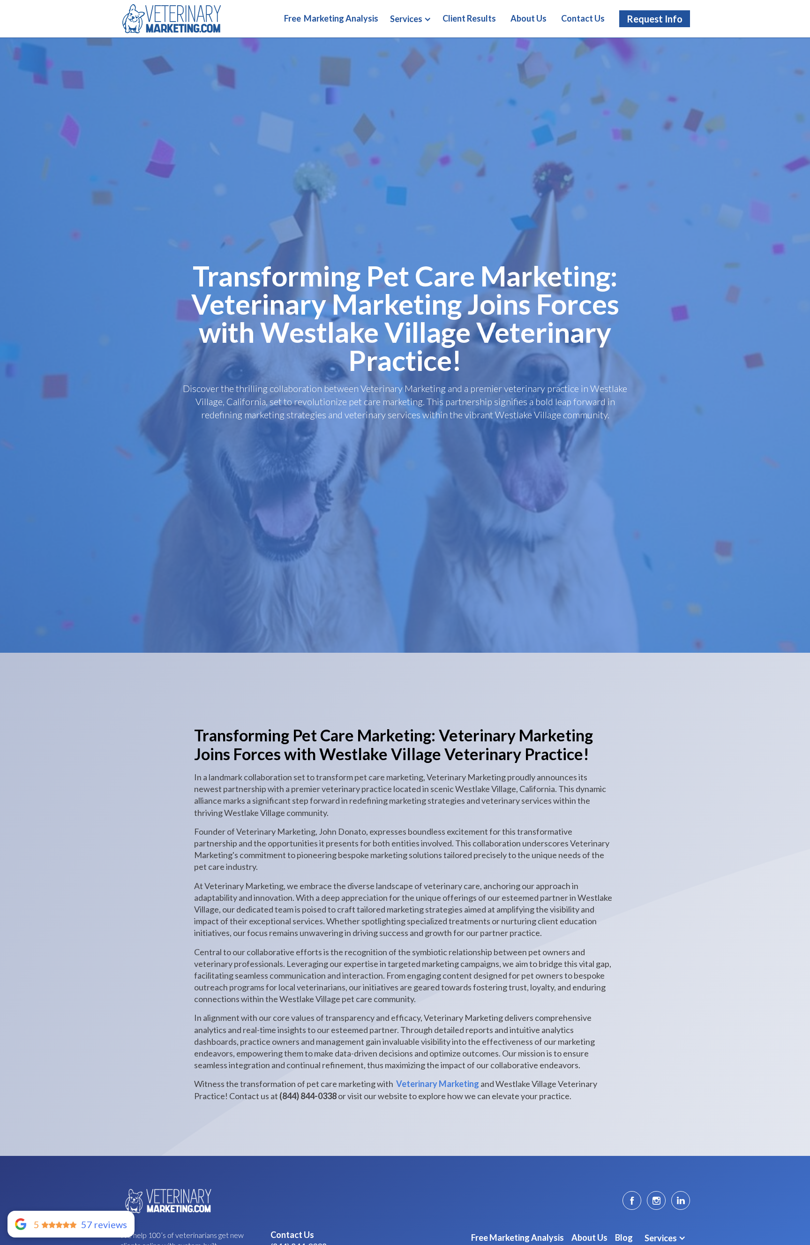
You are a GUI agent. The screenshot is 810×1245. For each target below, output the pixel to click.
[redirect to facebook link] (631, 1200)
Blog (624, 1238)
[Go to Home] (167, 1200)
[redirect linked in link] (680, 1200)
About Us (589, 1238)
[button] (410, 19)
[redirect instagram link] (656, 1200)
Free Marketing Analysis (517, 1238)
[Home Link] (171, 18)
